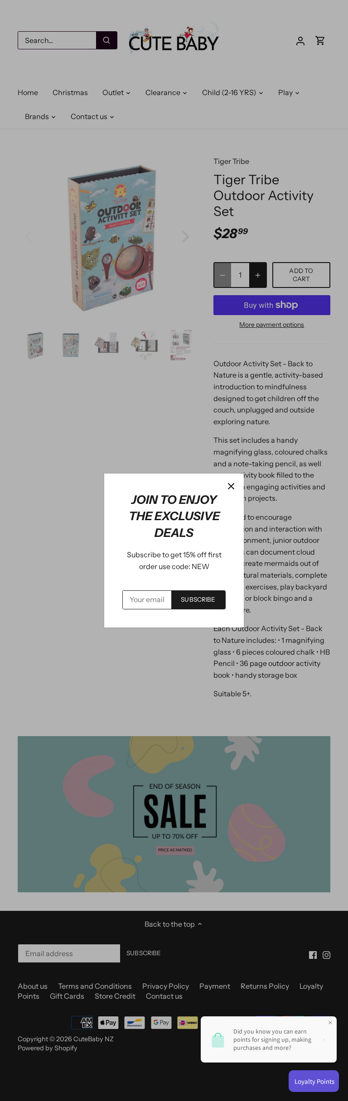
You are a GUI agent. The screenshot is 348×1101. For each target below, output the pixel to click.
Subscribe (198, 599)
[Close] (231, 486)
